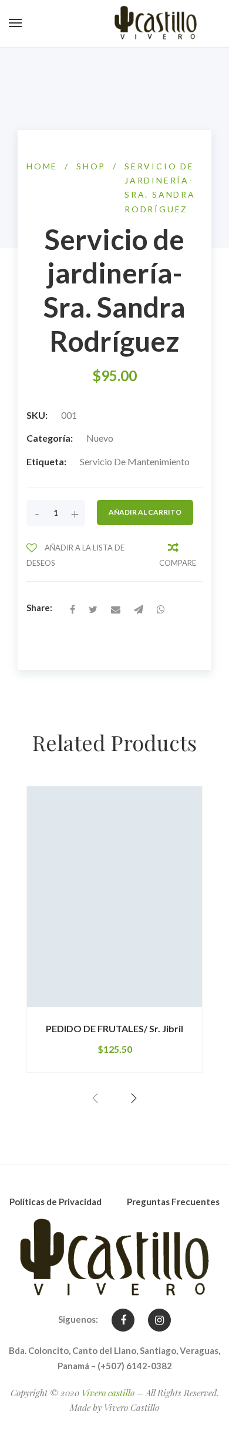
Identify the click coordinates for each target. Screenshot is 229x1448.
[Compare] (181, 1007)
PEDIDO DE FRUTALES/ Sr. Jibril (114, 1028)
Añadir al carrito (145, 512)
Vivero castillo (108, 1393)
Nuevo (99, 437)
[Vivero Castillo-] (155, 23)
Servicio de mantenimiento (135, 461)
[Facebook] (123, 1320)
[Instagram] (159, 1320)
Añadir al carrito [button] (79, 1006)
